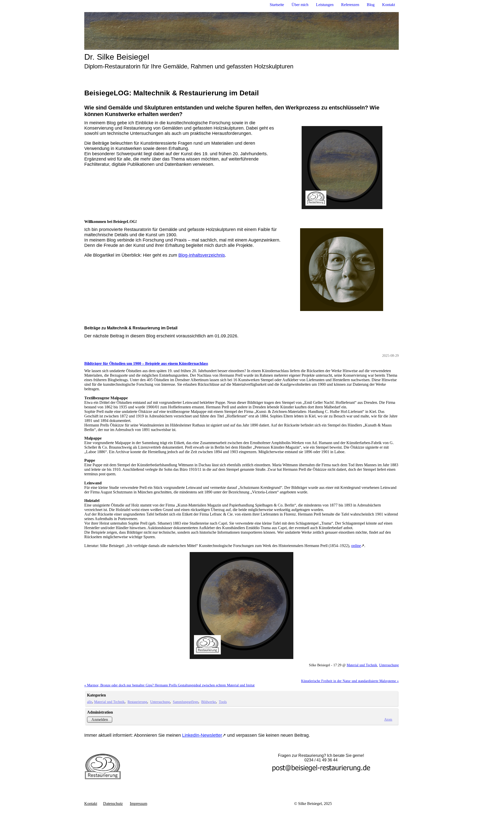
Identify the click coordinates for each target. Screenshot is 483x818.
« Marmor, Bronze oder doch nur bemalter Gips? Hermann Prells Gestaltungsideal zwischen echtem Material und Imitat (169, 685)
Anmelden (99, 719)
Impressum (138, 803)
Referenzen (350, 5)
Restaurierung (137, 702)
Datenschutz (113, 803)
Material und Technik (362, 665)
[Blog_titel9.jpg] (241, 605)
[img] (241, 31)
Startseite (277, 5)
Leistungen (325, 5)
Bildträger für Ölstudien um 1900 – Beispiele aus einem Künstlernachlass (146, 363)
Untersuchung (389, 665)
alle (89, 702)
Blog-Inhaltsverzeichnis (201, 255)
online (356, 545)
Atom (388, 719)
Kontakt (388, 5)
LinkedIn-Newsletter (202, 735)
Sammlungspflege (185, 702)
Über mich (300, 5)
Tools (223, 702)
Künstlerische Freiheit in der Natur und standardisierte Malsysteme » (350, 681)
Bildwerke (208, 702)
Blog (371, 5)
